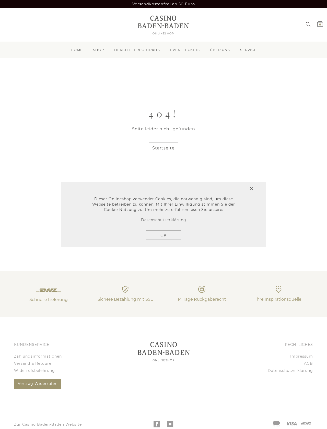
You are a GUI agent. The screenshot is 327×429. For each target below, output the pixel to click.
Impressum (301, 356)
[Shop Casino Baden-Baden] (162, 24)
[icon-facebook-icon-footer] (157, 425)
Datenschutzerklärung (290, 370)
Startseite (163, 148)
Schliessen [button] (232, 189)
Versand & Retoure (32, 363)
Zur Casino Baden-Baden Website (48, 424)
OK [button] (163, 235)
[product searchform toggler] (308, 23)
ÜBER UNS (220, 50)
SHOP (98, 50)
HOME (77, 50)
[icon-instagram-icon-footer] (170, 425)
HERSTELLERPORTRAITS (137, 50)
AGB (308, 363)
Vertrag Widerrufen (37, 383)
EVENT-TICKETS (185, 50)
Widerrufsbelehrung (34, 370)
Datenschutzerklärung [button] (163, 220)
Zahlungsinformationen (38, 356)
